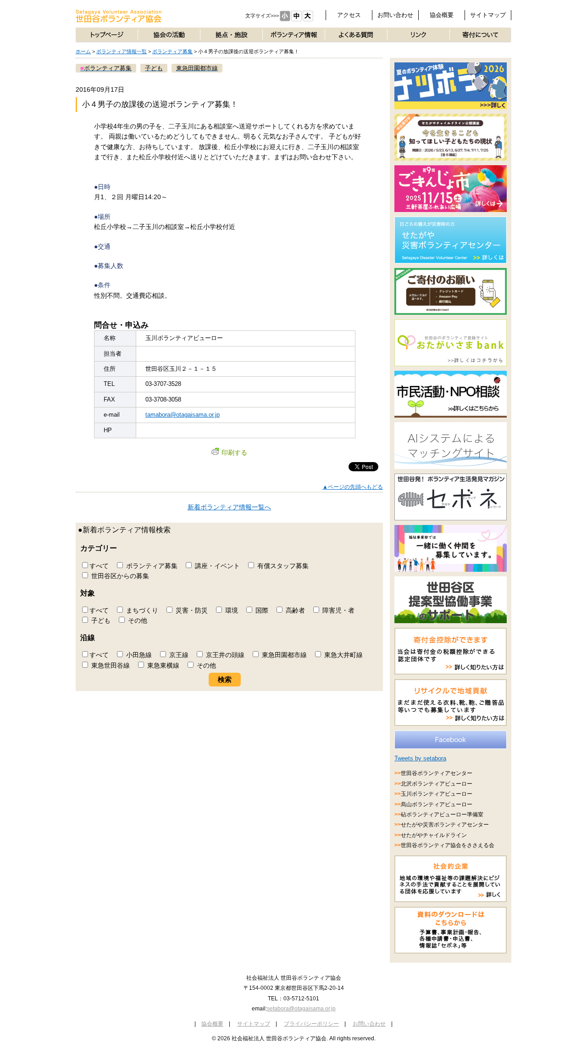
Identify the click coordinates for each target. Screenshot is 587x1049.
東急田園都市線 (283, 654)
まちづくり (141, 610)
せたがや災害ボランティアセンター (445, 824)
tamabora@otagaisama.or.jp (182, 414)
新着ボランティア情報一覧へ (229, 507)
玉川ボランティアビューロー (436, 794)
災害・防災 (191, 610)
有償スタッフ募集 (282, 565)
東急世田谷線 (109, 665)
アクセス (349, 14)
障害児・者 (337, 610)
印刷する (234, 452)
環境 (230, 610)
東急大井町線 (342, 654)
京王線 (177, 654)
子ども (100, 620)
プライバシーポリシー (311, 1024)
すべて (99, 565)
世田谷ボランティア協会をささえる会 (447, 845)
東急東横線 (162, 665)
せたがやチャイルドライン (434, 835)
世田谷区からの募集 (119, 576)
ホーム (83, 51)
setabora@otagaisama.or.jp (301, 1008)
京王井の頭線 (224, 654)
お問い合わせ (395, 14)
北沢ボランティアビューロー (436, 784)
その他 (136, 620)
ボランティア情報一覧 (121, 51)
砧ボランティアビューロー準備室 (442, 814)
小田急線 (138, 654)
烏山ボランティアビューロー (436, 804)
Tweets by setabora (420, 758)
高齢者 (294, 610)
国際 (261, 610)
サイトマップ (488, 14)
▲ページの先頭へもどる (352, 487)
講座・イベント (216, 565)
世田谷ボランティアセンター (436, 773)
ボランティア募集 (172, 51)
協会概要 (442, 14)
